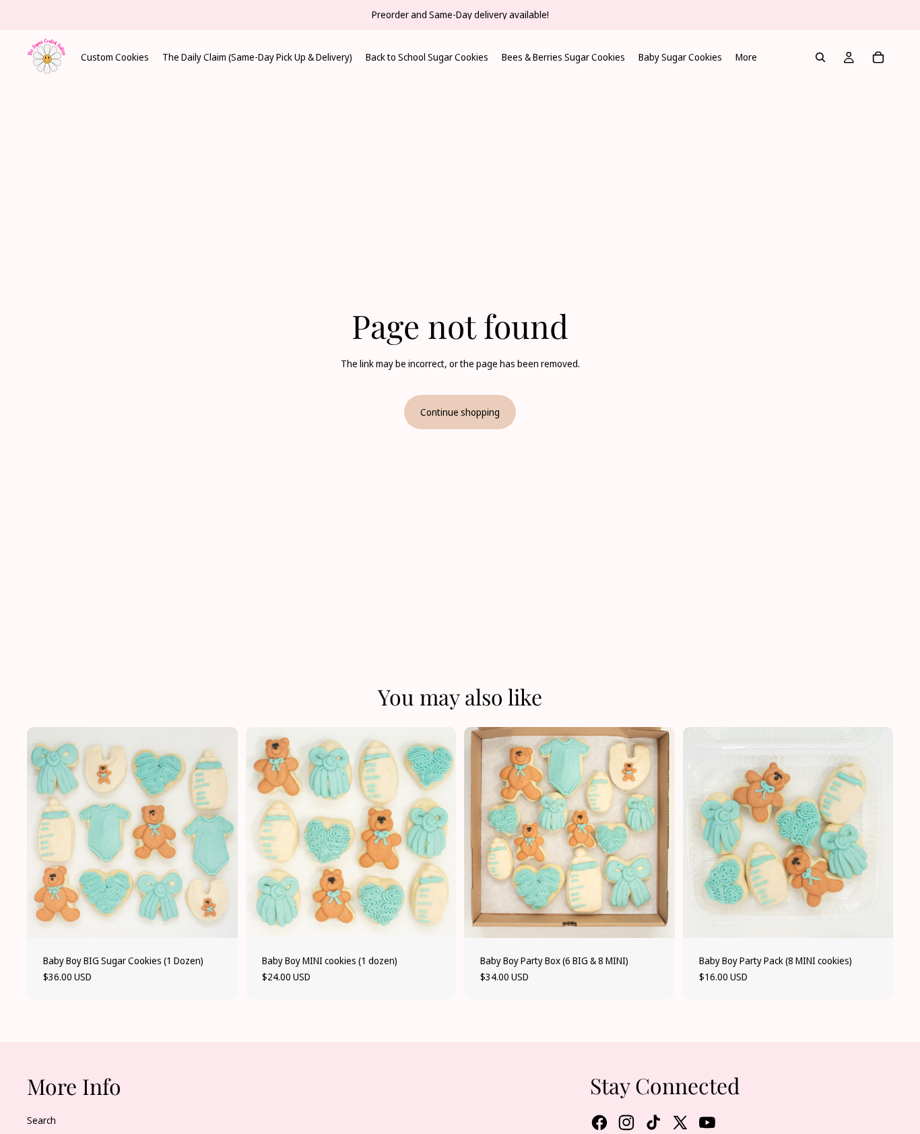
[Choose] (217, 917)
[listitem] (746, 57)
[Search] (820, 57)
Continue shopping (460, 412)
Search (41, 1120)
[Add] (654, 917)
